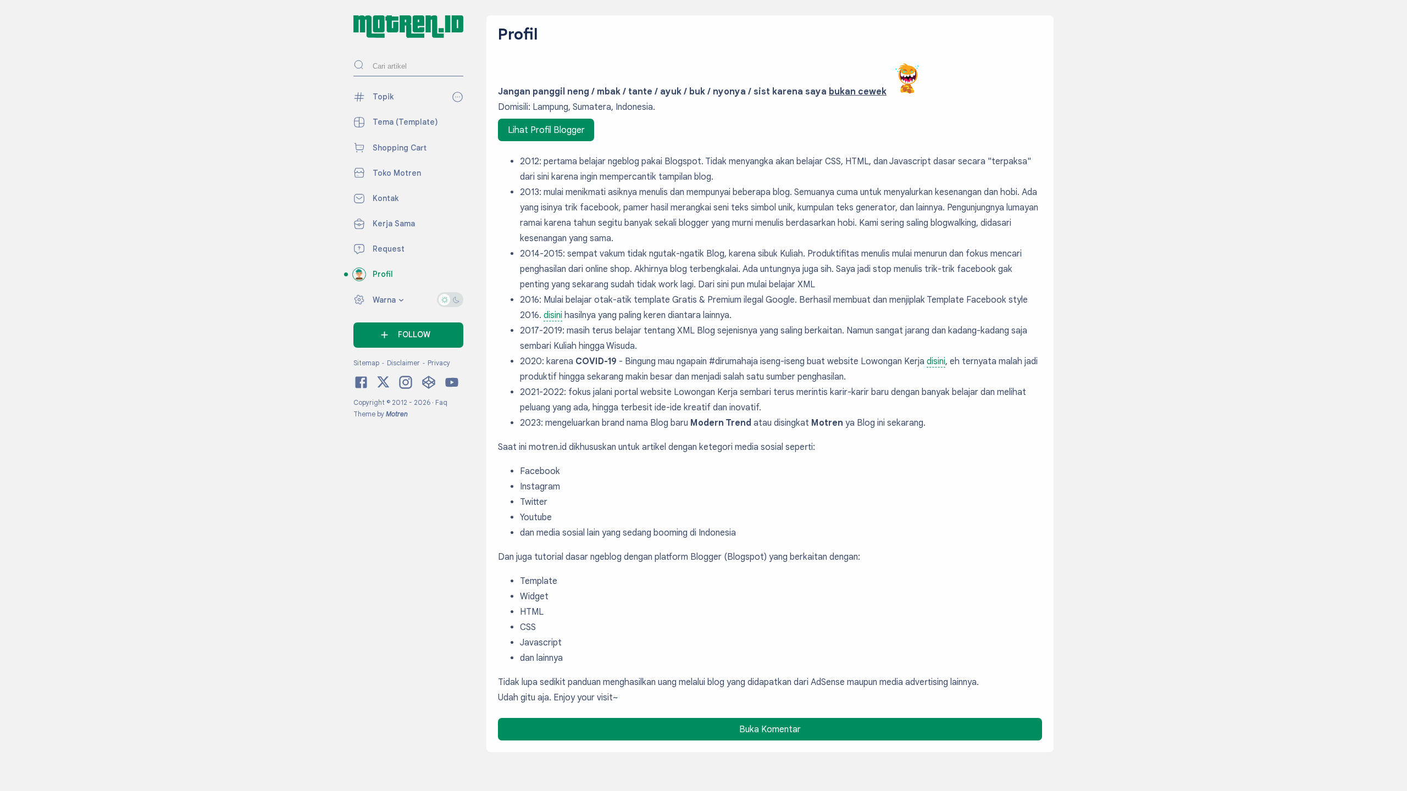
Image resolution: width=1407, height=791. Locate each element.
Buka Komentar (770, 729)
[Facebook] (361, 387)
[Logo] (408, 35)
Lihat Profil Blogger (546, 130)
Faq (441, 402)
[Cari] (358, 66)
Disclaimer (404, 363)
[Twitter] (383, 386)
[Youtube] (451, 387)
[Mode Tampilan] (450, 299)
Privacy (439, 363)
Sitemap (367, 363)
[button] (408, 335)
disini (553, 315)
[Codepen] (428, 387)
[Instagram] (405, 387)
